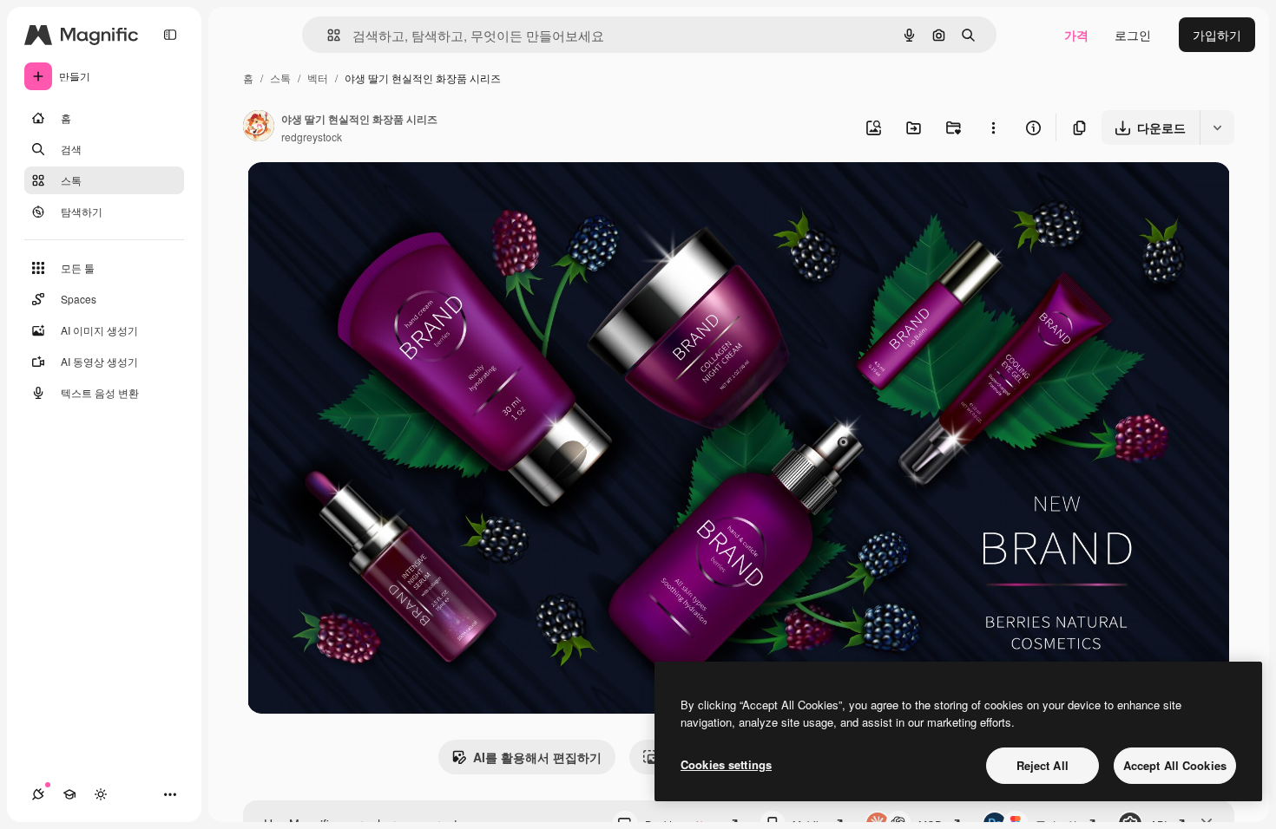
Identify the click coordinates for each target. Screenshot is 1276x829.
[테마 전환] (101, 794)
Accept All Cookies (1175, 765)
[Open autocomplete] (327, 35)
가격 (1076, 34)
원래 (347, 195)
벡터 (317, 77)
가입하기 (1217, 34)
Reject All (1042, 765)
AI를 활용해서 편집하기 (537, 757)
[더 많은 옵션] (993, 127)
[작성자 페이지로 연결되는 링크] (258, 127)
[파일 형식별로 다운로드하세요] (1217, 127)
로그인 (1133, 34)
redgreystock (311, 136)
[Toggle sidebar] (170, 35)
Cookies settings (726, 764)
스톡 (280, 77)
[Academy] (69, 794)
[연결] (38, 794)
